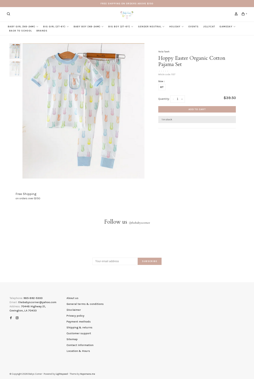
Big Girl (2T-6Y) (54, 26)
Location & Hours (78, 351)
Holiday (175, 26)
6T (162, 87)
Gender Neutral (149, 26)
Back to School (20, 30)
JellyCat (209, 26)
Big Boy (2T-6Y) (119, 26)
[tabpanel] (83, 111)
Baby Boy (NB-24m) (87, 26)
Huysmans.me (87, 374)
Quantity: (164, 98)
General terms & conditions (85, 304)
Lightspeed (62, 374)
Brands (41, 30)
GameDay (225, 26)
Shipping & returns (79, 327)
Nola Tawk (164, 51)
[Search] (9, 14)
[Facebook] (11, 318)
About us (72, 298)
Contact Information (80, 345)
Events (194, 26)
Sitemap (72, 339)
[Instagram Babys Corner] (17, 318)
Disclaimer (74, 309)
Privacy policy (75, 315)
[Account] (237, 14)
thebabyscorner (139, 223)
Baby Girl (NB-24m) (21, 26)
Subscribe (149, 261)
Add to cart (197, 109)
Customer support (79, 333)
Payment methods (79, 321)
